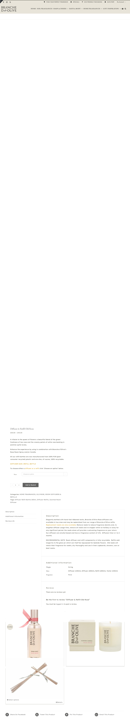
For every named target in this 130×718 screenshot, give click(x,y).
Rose (70, 575)
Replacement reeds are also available (61, 525)
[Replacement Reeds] (35, 678)
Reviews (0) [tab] (10, 521)
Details (60, 702)
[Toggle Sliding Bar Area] (1, 1)
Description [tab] (10, 512)
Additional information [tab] (15, 516)
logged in (59, 604)
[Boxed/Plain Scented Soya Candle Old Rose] (95, 636)
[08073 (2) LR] (34, 222)
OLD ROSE (40, 494)
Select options (14, 700)
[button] (125, 8)
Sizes (15, 474)
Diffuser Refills (43, 500)
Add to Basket (30, 485)
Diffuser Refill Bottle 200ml (25, 500)
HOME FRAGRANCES (27, 494)
